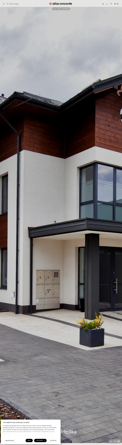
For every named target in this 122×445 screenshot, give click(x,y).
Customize (39, 440)
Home (54, 8)
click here (43, 435)
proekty (59, 8)
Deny (29, 440)
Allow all (53, 440)
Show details (9, 440)
